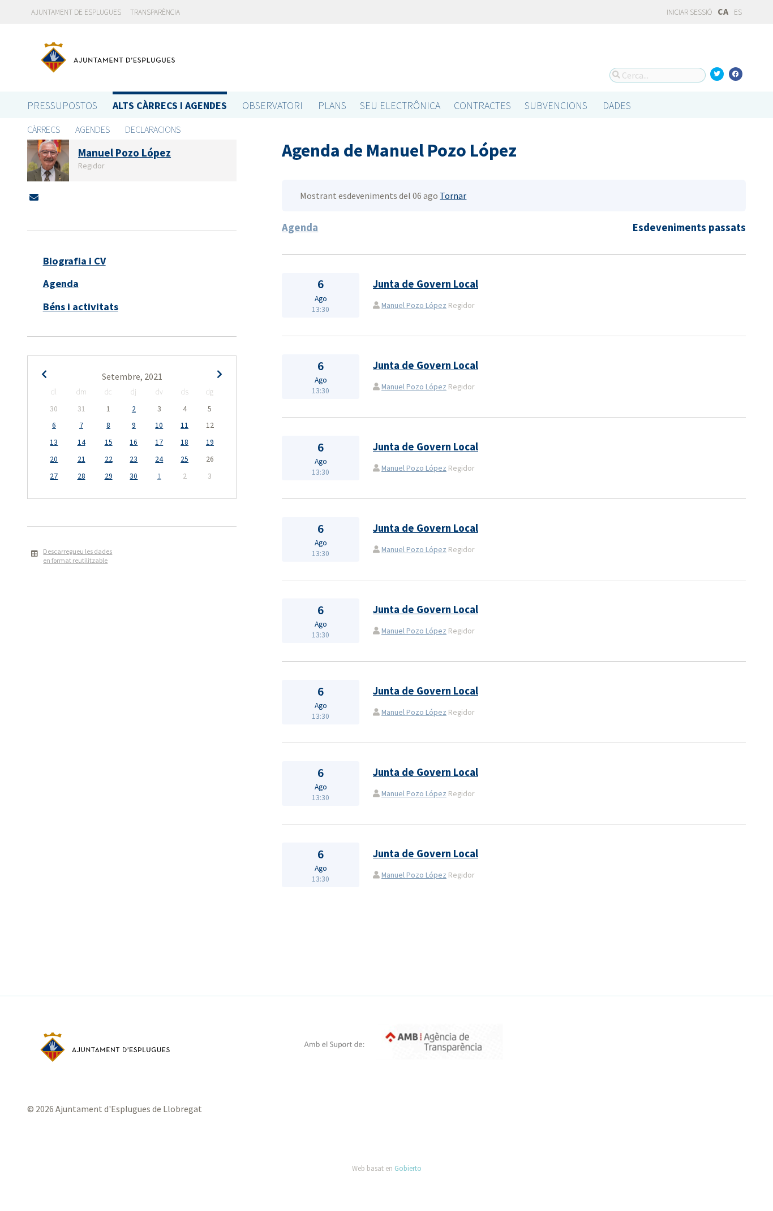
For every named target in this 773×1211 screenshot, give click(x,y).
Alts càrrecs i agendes (170, 105)
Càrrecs (43, 129)
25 (184, 459)
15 (109, 442)
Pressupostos (62, 105)
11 (184, 425)
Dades (617, 105)
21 (81, 459)
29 (109, 476)
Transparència (155, 12)
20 (54, 459)
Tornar (453, 195)
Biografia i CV (74, 260)
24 (159, 459)
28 (81, 476)
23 (134, 459)
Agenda (61, 283)
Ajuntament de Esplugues (76, 12)
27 (54, 476)
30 (134, 476)
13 (54, 442)
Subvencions (556, 105)
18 (184, 442)
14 (81, 442)
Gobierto (408, 1168)
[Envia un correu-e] (34, 197)
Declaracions (153, 129)
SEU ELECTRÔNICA (400, 105)
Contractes (482, 105)
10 (159, 425)
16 (134, 442)
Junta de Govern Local (425, 283)
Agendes (92, 129)
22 (109, 459)
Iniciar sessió (688, 12)
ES (738, 12)
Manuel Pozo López (413, 305)
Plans (332, 105)
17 (159, 442)
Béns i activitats (80, 306)
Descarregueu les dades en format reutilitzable (77, 556)
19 (210, 442)
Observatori (272, 105)
